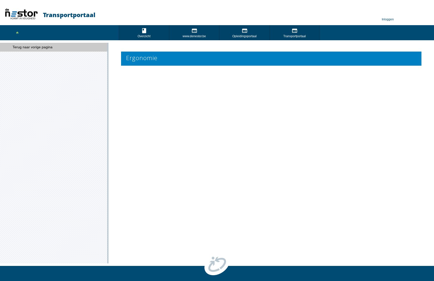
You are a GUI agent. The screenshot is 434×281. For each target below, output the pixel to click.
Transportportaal (294, 36)
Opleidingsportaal (244, 36)
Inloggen (388, 19)
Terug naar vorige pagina (32, 47)
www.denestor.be (194, 36)
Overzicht (144, 36)
